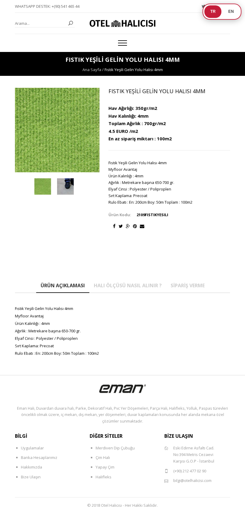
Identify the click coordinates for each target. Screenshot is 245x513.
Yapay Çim (105, 467)
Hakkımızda (31, 467)
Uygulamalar (32, 448)
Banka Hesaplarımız (39, 457)
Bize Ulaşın (31, 477)
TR (212, 11)
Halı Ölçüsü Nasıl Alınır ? (128, 285)
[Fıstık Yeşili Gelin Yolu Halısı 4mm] (42, 186)
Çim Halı (103, 457)
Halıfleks (103, 477)
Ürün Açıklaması (63, 285)
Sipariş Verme (188, 285)
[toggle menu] (122, 43)
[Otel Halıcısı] (122, 23)
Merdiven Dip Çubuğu (115, 448)
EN (231, 11)
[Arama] (70, 23)
